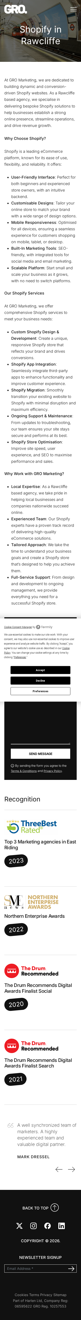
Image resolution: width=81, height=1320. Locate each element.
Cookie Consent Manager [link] (18, 626)
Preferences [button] (20, 657)
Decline (40, 680)
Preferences (40, 691)
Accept (40, 670)
